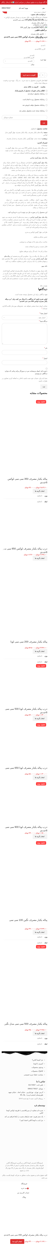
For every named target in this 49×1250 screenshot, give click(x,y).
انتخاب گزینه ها (17, 1241)
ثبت (44, 123)
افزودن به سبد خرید (29, 75)
